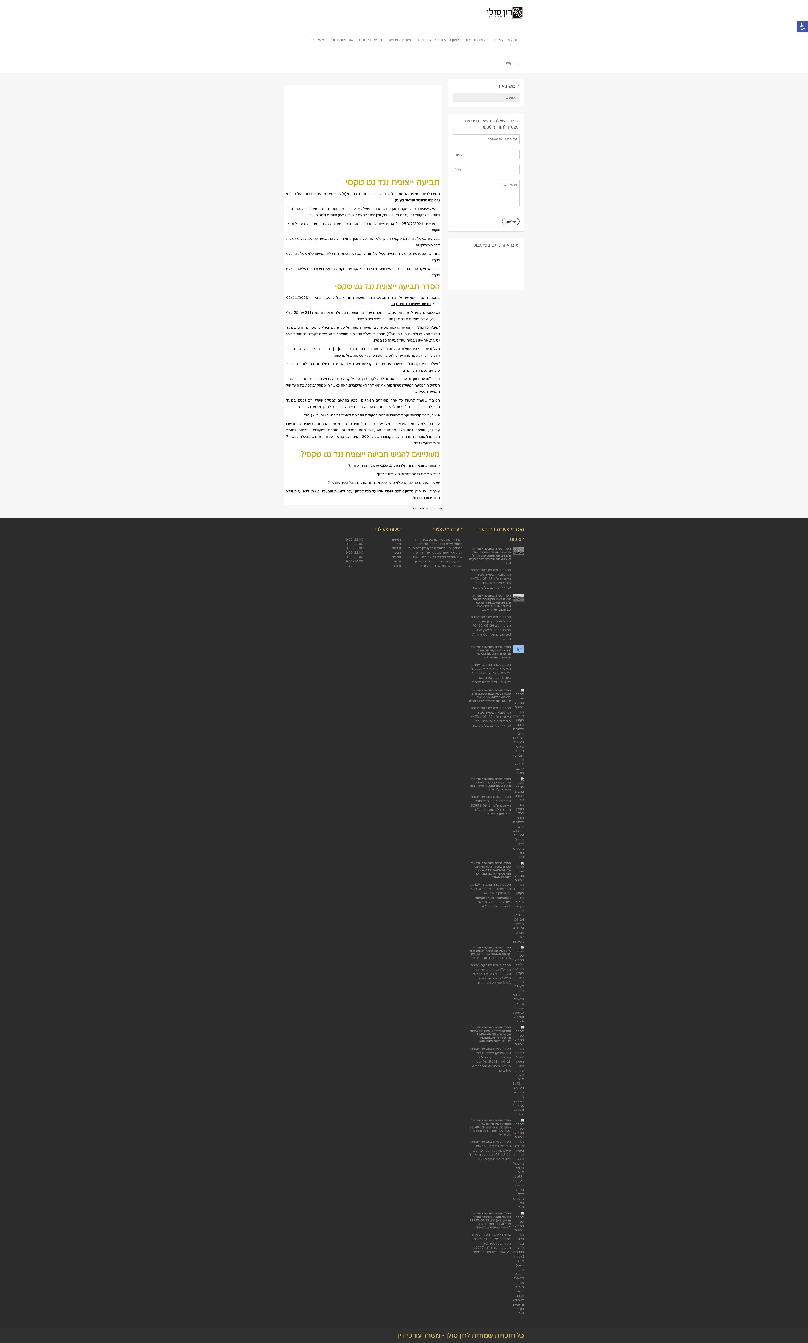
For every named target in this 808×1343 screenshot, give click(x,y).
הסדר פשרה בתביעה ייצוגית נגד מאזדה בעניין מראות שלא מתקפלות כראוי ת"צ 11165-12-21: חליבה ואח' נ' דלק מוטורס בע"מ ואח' (490, 1127)
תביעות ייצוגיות (419, 508)
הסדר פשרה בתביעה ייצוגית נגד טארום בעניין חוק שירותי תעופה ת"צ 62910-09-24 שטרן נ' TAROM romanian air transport (491, 870)
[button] (802, 26)
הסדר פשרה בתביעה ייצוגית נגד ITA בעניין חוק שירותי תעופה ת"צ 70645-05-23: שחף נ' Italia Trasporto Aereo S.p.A (490, 953)
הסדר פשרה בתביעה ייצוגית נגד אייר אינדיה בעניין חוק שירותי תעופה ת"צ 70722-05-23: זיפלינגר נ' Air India (491, 652)
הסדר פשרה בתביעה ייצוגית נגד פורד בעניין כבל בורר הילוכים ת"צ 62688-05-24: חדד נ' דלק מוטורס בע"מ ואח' (490, 784)
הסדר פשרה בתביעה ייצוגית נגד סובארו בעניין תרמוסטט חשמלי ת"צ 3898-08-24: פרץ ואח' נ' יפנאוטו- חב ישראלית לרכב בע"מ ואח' (490, 556)
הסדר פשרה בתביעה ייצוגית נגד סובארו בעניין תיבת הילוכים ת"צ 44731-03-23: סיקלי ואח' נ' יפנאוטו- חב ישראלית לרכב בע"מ (490, 696)
